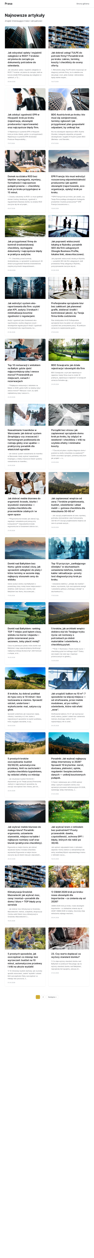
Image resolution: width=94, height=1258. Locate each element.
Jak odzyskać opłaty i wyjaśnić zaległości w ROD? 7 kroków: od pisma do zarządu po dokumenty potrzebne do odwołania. (25, 59)
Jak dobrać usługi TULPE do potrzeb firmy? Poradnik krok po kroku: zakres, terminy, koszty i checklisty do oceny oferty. (67, 59)
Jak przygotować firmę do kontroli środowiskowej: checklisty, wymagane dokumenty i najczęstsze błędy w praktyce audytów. (25, 248)
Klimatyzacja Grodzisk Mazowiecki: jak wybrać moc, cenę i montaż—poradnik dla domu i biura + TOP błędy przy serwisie (24, 898)
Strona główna (82, 4)
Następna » (52, 997)
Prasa (8, 3)
